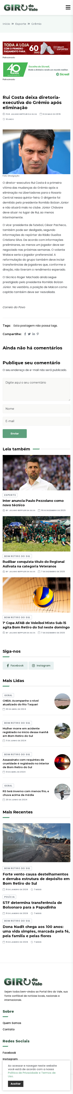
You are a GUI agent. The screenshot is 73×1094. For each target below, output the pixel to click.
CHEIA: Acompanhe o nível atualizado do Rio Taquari (21, 702)
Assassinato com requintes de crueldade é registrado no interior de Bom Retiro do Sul (26, 763)
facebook (17, 665)
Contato (9, 1029)
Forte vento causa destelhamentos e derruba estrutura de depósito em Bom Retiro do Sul (36, 879)
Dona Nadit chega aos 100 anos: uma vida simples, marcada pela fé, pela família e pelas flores (36, 931)
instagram (43, 665)
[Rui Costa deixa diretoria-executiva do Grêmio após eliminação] (36, 152)
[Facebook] (25, 334)
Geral (8, 695)
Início (6, 23)
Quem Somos (12, 1023)
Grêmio (36, 23)
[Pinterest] (38, 334)
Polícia (9, 897)
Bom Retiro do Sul (17, 556)
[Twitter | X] (29, 334)
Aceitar (16, 1084)
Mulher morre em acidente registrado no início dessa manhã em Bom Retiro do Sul (25, 732)
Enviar (15, 433)
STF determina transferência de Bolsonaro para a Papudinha (32, 905)
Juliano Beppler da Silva (24, 114)
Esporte (20, 23)
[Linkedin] (33, 334)
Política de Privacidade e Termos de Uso (32, 1074)
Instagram (10, 1059)
